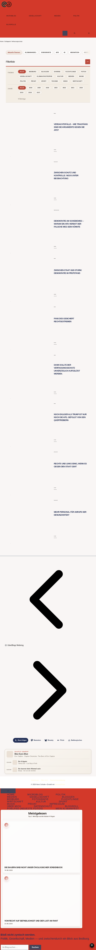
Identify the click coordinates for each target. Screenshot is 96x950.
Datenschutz (43, 806)
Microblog (11, 16)
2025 (39, 87)
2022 (64, 87)
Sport (43, 81)
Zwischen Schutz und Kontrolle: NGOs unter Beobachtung (66, 175)
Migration (74, 52)
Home (1, 41)
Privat (33, 81)
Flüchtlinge (71, 71)
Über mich (44, 780)
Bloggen (45, 71)
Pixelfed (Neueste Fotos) (25, 808)
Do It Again (22, 761)
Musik (81, 76)
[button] (74, 33)
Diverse (57, 71)
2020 (81, 87)
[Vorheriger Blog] (48, 642)
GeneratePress (60, 784)
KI (64, 52)
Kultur (60, 76)
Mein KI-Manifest (67, 808)
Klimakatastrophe (44, 76)
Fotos (83, 71)
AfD (57, 52)
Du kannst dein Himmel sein (29, 769)
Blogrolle (11, 24)
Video (65, 81)
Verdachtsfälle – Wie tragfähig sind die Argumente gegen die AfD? (71, 127)
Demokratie (46, 52)
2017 (38, 92)
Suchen (35, 947)
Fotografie (40, 799)
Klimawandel (30, 52)
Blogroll (72, 806)
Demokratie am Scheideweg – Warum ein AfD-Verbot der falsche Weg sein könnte (69, 224)
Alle (22, 71)
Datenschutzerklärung (57, 780)
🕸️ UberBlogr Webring (14, 645)
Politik (76, 16)
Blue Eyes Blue (21, 754)
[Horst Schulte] (6, 4)
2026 (30, 87)
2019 (21, 92)
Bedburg (32, 71)
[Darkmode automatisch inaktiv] (65, 33)
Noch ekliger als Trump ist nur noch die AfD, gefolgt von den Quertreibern (70, 417)
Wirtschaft (77, 81)
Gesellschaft (35, 16)
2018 (30, 92)
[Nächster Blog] (48, 733)
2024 (47, 87)
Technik (55, 81)
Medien (57, 16)
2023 (56, 87)
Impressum (35, 780)
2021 (72, 87)
